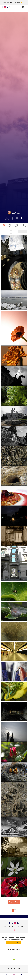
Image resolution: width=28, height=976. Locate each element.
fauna (3, 232)
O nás (8, 968)
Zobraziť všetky (22, 232)
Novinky (14, 927)
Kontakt (21, 927)
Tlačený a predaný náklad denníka (14, 971)
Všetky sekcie (17, 2)
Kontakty (13, 968)
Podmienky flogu (7, 927)
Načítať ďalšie (14, 902)
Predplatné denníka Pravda (13, 943)
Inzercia (19, 968)
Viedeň (13, 232)
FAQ (18, 927)
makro (8, 232)
